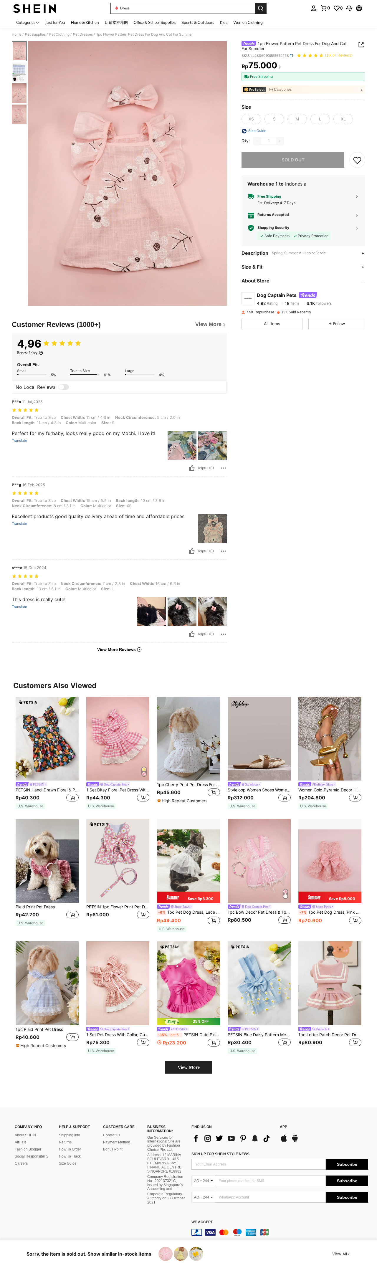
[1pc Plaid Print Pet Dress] (47, 983)
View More (189, 1067)
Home (17, 34)
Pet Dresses (83, 34)
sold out (293, 160)
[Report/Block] (223, 468)
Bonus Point (113, 1149)
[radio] (251, 119)
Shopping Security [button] (273, 228)
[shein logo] (34, 8)
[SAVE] (357, 160)
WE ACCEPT (202, 1222)
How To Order (70, 1149)
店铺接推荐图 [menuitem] (116, 22)
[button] (349, 8)
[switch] (63, 387)
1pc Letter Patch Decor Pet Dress (329, 1034)
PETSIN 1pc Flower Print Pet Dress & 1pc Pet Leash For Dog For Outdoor (117, 907)
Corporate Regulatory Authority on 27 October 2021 (166, 1198)
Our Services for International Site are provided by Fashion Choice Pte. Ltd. (164, 1143)
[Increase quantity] (280, 141)
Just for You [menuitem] (55, 22)
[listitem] (47, 753)
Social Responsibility (31, 1156)
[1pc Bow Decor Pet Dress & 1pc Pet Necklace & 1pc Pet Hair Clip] (259, 861)
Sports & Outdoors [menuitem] (197, 22)
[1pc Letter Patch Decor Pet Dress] (329, 983)
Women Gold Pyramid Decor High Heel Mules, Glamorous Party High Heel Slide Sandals (329, 790)
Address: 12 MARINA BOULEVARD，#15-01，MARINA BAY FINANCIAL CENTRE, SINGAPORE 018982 (164, 1163)
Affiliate (21, 1142)
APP (283, 1127)
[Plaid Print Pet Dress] (47, 861)
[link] (325, 7)
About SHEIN (25, 1135)
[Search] (261, 8)
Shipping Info (69, 1135)
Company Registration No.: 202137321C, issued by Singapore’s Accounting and (165, 1183)
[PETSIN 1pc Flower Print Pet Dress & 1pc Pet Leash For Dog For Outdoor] (117, 861)
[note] (30, 806)
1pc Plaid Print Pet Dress (39, 1029)
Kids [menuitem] (223, 22)
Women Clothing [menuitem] (248, 22)
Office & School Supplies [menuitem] (155, 22)
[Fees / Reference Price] (279, 67)
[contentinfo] (279, 1232)
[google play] (295, 1141)
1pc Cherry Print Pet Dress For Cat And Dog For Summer (188, 784)
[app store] (284, 1141)
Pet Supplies (35, 34)
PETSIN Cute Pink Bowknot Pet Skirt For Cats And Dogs (189, 1034)
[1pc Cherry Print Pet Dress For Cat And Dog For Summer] (188, 739)
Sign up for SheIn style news (220, 1154)
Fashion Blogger (28, 1149)
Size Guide (68, 1163)
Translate (19, 441)
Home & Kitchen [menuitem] (85, 22)
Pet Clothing (59, 34)
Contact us (111, 1135)
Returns (65, 1142)
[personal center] (313, 8)
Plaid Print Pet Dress (35, 907)
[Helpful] (191, 468)
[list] (232, 1138)
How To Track (70, 1156)
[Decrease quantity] (257, 141)
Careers (21, 1163)
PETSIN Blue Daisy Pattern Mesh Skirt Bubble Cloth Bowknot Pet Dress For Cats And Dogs (259, 1034)
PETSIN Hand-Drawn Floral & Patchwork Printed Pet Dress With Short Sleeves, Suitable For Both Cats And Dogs (47, 790)
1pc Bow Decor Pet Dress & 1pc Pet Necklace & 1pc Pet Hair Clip (259, 912)
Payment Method (116, 1142)
